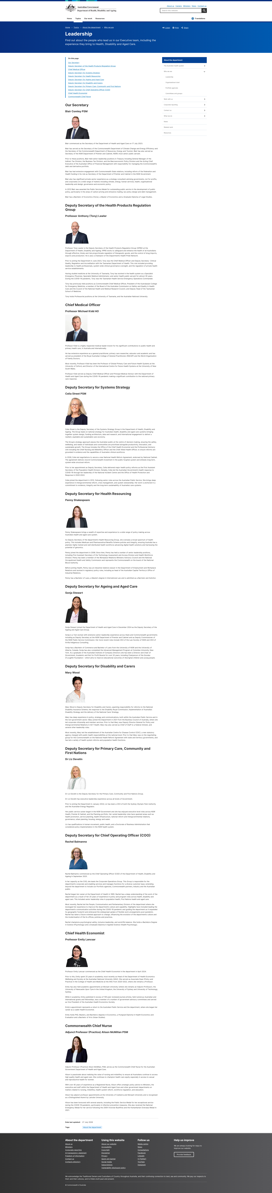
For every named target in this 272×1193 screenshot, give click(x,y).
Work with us (168, 99)
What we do (168, 116)
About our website (108, 1144)
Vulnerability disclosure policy (113, 1168)
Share (186, 28)
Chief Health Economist (77, 93)
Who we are (109, 27)
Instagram (142, 1165)
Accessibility (106, 1147)
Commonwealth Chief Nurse (79, 96)
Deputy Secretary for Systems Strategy (84, 73)
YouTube (141, 1162)
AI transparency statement (75, 1153)
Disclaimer (105, 1153)
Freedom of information (74, 1156)
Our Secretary (73, 63)
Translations (200, 18)
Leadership (169, 77)
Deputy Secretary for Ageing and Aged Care (86, 80)
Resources (100, 18)
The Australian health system (174, 66)
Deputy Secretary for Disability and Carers (85, 83)
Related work (168, 127)
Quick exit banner (108, 1159)
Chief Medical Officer (76, 69)
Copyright (105, 1150)
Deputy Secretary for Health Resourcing (84, 76)
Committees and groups (174, 93)
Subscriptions (106, 1165)
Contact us (202, 6)
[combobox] (181, 10)
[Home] (90, 8)
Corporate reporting (171, 105)
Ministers (186, 6)
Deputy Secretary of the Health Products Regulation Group (92, 66)
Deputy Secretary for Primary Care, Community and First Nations (94, 86)
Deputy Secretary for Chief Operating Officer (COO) (89, 90)
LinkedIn (141, 1156)
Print (177, 28)
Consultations (143, 1150)
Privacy (104, 1156)
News (194, 6)
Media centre (143, 1144)
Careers (179, 6)
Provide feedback (184, 1154)
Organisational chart (173, 82)
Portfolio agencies (172, 88)
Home (69, 18)
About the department (92, 27)
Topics (78, 18)
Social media (106, 1162)
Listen (167, 28)
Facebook (142, 1153)
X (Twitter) (142, 1159)
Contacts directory (72, 1162)
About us (170, 6)
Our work (88, 18)
